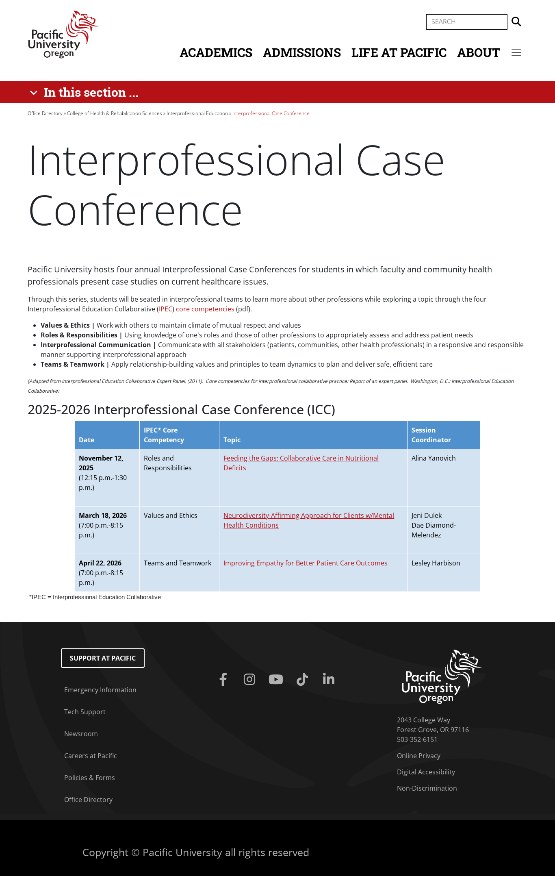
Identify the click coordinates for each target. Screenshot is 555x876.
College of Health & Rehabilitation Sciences (114, 113)
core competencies (205, 308)
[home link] (442, 676)
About (478, 52)
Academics (216, 52)
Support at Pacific (103, 658)
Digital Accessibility (426, 771)
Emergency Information (100, 689)
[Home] (63, 33)
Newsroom (81, 733)
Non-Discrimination (427, 788)
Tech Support (85, 711)
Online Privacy (418, 755)
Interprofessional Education (197, 113)
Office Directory (45, 113)
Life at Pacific (399, 52)
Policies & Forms (89, 777)
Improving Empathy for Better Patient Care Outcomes (305, 563)
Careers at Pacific (90, 755)
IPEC (165, 308)
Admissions (302, 52)
